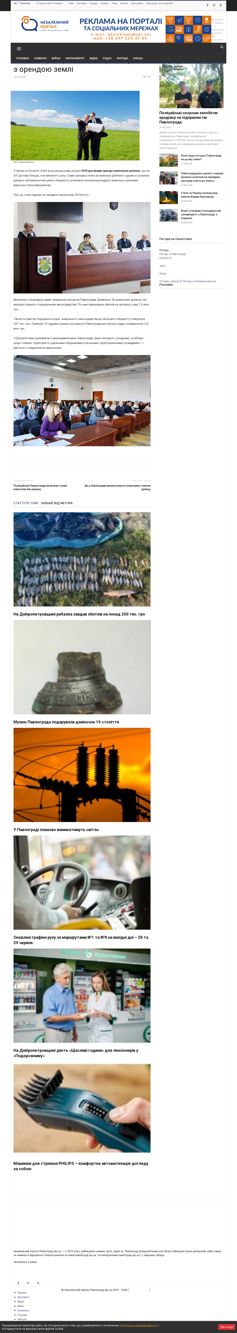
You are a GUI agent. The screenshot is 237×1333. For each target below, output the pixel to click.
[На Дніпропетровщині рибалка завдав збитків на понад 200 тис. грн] (82, 559)
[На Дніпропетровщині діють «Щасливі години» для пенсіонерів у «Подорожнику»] (82, 996)
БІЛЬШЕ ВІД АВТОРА (57, 503)
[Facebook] (208, 5)
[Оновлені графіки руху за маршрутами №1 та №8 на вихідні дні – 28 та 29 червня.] (82, 883)
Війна (56, 58)
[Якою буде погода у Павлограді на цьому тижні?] (168, 160)
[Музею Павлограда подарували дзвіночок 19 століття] (82, 667)
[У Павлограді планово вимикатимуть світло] (82, 775)
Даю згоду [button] (227, 1326)
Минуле (124, 3)
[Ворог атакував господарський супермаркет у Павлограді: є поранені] (168, 215)
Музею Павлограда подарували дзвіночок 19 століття (66, 722)
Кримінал (23, 1310)
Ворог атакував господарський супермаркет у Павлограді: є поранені (201, 214)
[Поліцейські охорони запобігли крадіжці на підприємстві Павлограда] (191, 85)
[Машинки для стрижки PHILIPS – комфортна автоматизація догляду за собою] (82, 1109)
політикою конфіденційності (139, 1325)
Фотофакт (82, 3)
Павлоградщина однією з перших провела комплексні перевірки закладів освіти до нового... (202, 177)
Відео (94, 58)
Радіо (71, 3)
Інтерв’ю (104, 3)
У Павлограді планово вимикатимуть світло (56, 829)
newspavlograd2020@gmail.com (58, 1261)
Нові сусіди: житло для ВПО (159, 3)
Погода (122, 58)
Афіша (138, 58)
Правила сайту (139, 1289)
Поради (93, 3)
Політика (156, 1289)
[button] (19, 48)
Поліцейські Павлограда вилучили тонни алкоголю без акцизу (40, 487)
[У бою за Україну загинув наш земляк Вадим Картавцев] (168, 197)
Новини (40, 58)
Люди (114, 3)
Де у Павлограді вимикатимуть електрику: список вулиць (118, 487)
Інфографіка (137, 3)
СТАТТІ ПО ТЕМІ (26, 503)
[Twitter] (220, 5)
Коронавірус (75, 58)
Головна (22, 58)
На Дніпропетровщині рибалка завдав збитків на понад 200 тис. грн (79, 614)
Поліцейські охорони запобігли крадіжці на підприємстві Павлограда (188, 117)
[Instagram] (214, 5)
